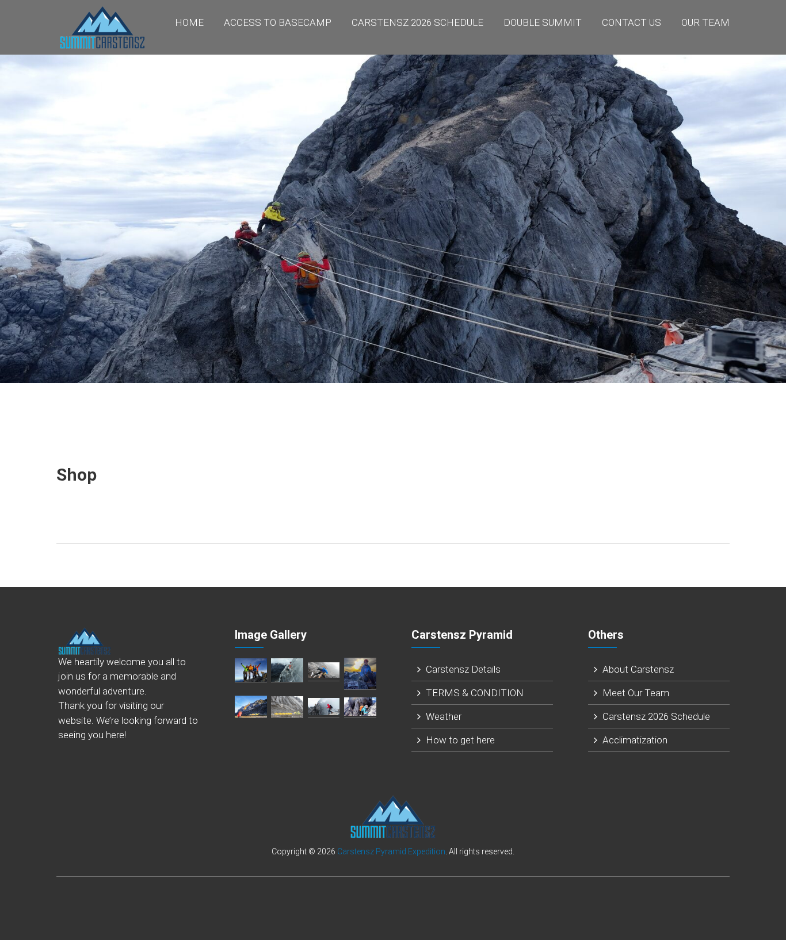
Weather (443, 716)
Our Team (705, 22)
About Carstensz (638, 669)
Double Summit (542, 22)
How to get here (460, 740)
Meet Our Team (635, 693)
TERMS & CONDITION (475, 693)
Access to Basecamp (277, 22)
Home (189, 22)
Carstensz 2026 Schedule (417, 22)
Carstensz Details (463, 669)
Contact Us (631, 22)
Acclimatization (634, 740)
